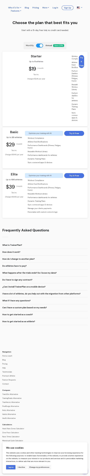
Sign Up (67, 7)
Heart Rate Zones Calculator (13, 429)
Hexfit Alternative (9, 418)
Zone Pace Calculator (10, 433)
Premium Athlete (8, 376)
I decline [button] (21, 467)
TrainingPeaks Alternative (11, 398)
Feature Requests (9, 380)
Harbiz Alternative (9, 414)
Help (4, 368)
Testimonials (7, 372)
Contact (5, 384)
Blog (27, 7)
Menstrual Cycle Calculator (12, 441)
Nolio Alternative (8, 410)
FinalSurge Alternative (10, 406)
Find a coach (7, 356)
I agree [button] (11, 467)
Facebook (87, 8)
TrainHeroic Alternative (11, 402)
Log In (55, 7)
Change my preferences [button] (39, 467)
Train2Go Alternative (10, 394)
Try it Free (81, 61)
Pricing (35, 7)
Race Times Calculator (11, 437)
